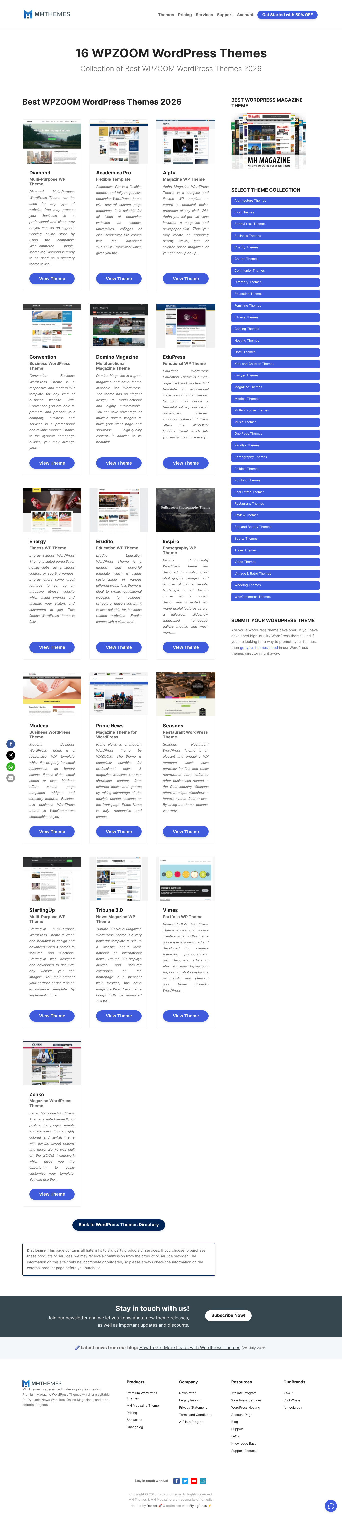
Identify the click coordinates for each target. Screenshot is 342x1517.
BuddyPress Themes (249, 224)
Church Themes (246, 259)
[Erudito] (119, 510)
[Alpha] (185, 142)
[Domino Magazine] (119, 326)
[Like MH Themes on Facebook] (176, 1481)
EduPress (174, 357)
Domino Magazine (117, 357)
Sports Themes (245, 539)
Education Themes (248, 294)
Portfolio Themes (247, 480)
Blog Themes (244, 212)
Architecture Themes (250, 201)
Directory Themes (247, 282)
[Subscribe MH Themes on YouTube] (194, 1481)
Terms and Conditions (195, 1415)
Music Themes (245, 422)
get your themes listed (259, 648)
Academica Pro (113, 173)
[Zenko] (52, 1063)
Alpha (170, 173)
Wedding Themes (247, 585)
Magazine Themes (248, 387)
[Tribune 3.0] (119, 879)
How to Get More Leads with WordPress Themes (189, 1347)
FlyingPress (198, 1506)
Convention (42, 357)
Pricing (185, 14)
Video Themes (245, 562)
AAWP (288, 1393)
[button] (10, 744)
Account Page (241, 1415)
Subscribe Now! (228, 1315)
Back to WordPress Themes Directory (119, 1224)
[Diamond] (52, 142)
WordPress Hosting (245, 1408)
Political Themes (246, 469)
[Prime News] (119, 694)
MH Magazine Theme (143, 1406)
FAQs (235, 1436)
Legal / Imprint (190, 1400)
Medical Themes (246, 399)
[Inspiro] (185, 510)
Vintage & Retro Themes (252, 574)
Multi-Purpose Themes (251, 410)
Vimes (170, 910)
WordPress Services (246, 1400)
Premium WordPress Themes (142, 1395)
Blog (234, 1422)
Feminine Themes (247, 306)
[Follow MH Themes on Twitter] (185, 1481)
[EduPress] (185, 326)
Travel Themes (245, 550)
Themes (166, 14)
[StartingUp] (52, 879)
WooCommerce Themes (252, 597)
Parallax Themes (246, 445)
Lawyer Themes (246, 375)
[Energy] (52, 510)
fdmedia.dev (292, 1408)
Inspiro (171, 541)
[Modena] (52, 694)
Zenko (36, 1094)
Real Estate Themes (249, 492)
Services (204, 14)
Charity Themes (246, 247)
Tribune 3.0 (109, 910)
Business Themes (247, 236)
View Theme (52, 278)
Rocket (152, 1506)
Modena (38, 726)
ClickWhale (291, 1400)
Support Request (244, 1451)
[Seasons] (185, 694)
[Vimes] (185, 879)
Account (245, 14)
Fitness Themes (246, 317)
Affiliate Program (191, 1422)
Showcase (134, 1420)
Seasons (173, 726)
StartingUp (42, 910)
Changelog (135, 1427)
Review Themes (246, 515)
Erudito (104, 541)
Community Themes (249, 271)
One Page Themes (248, 434)
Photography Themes (250, 457)
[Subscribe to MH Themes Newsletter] (203, 1481)
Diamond (39, 173)
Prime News (110, 726)
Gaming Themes (246, 329)
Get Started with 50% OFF (287, 14)
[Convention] (52, 326)
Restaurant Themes (249, 504)
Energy (37, 541)
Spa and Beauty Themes (252, 527)
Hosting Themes (246, 341)
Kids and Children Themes (254, 364)
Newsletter (187, 1393)
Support (225, 14)
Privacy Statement (193, 1408)
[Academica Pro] (119, 142)
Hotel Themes (244, 352)
